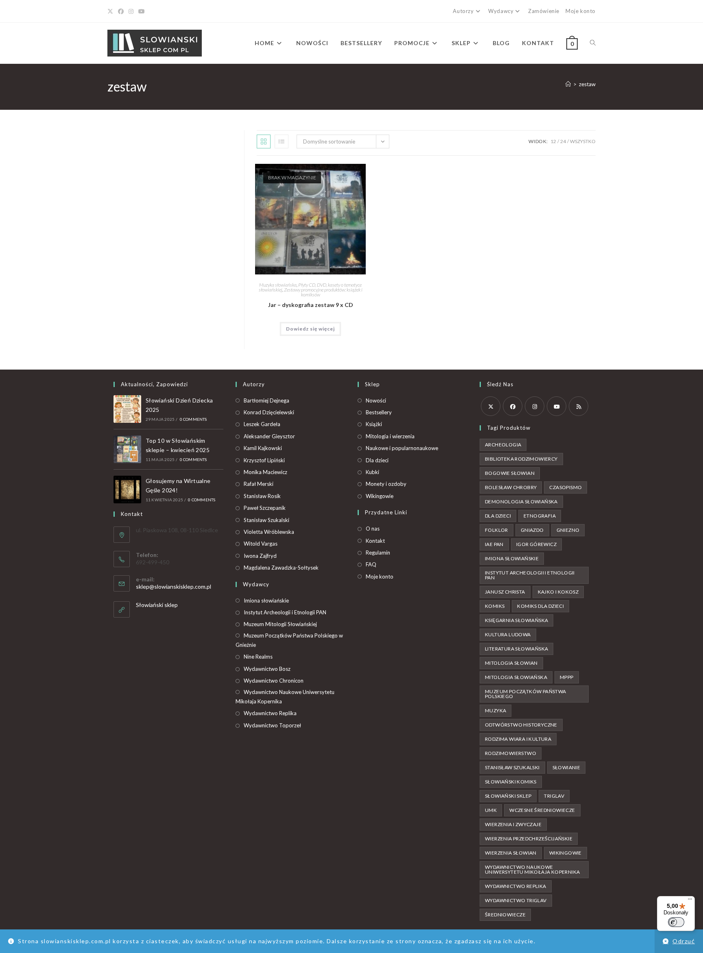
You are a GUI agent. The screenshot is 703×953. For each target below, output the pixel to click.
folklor (496, 530)
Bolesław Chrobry (511, 487)
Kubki (372, 472)
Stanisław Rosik (262, 496)
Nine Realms (258, 656)
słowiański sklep (508, 796)
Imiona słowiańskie (266, 600)
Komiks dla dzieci (540, 606)
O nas (373, 528)
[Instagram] (131, 11)
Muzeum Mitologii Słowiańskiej (280, 624)
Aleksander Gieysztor (269, 436)
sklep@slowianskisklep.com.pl (173, 586)
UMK (491, 810)
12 (553, 141)
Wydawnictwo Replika (270, 713)
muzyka (495, 710)
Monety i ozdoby (386, 484)
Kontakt (375, 540)
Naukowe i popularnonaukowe (402, 448)
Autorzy (463, 11)
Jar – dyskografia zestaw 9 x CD (310, 304)
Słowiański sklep (157, 604)
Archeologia (503, 445)
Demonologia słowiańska (521, 501)
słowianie (566, 767)
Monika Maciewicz (265, 472)
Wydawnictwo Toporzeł (272, 725)
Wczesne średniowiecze (542, 810)
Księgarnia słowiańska (516, 620)
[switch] (676, 922)
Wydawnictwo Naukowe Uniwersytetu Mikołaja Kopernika (285, 697)
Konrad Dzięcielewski (269, 412)
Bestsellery (379, 412)
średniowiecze (505, 915)
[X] (111, 11)
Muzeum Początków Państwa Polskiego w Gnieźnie (289, 640)
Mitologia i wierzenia (390, 436)
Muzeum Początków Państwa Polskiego (525, 693)
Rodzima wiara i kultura (518, 739)
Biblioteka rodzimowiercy (521, 459)
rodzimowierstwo (510, 753)
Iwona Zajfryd (260, 556)
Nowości (376, 400)
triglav (554, 796)
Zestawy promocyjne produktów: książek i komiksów (323, 292)
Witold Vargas (260, 543)
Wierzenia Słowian (511, 853)
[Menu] (690, 901)
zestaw (587, 84)
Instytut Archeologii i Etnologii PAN (285, 612)
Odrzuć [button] (683, 941)
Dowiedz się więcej (310, 329)
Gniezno (568, 530)
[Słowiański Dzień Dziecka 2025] (127, 409)
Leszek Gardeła (262, 424)
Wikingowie (379, 496)
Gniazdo (532, 530)
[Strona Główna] (568, 84)
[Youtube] (141, 11)
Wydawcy (500, 11)
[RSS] (578, 406)
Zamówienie (543, 11)
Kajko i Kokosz (558, 592)
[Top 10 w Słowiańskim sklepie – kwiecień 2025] (127, 449)
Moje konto (580, 11)
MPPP (567, 677)
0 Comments (193, 419)
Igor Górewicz (536, 544)
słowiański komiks (511, 782)
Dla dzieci (377, 460)
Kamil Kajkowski (263, 448)
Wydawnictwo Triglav (516, 900)
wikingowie (565, 853)
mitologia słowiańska (516, 677)
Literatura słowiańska (516, 649)
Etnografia (540, 516)
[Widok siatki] (264, 141)
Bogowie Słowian (510, 473)
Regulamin (378, 552)
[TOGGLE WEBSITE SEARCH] (593, 43)
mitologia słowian (511, 663)
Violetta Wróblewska (269, 532)
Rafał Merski (258, 484)
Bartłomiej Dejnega (266, 400)
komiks (494, 606)
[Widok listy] (281, 141)
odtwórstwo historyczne (521, 725)
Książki (374, 424)
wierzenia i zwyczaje (513, 824)
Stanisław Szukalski (266, 520)
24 (563, 141)
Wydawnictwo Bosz (267, 669)
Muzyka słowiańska (278, 285)
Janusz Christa (505, 592)
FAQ (371, 564)
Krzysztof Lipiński (264, 460)
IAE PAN (494, 544)
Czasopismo (565, 487)
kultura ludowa (508, 634)
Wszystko (583, 141)
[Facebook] (121, 11)
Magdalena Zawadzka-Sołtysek (281, 567)
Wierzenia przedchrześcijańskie (528, 839)
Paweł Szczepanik (265, 508)
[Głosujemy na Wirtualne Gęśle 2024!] (127, 489)
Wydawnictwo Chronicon (273, 680)
